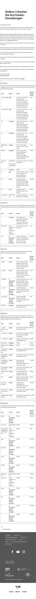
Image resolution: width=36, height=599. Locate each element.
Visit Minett (8, 535)
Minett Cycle (24, 537)
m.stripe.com (11, 121)
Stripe (10, 97)
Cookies (21, 539)
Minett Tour (16, 535)
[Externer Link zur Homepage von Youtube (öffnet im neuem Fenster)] (18, 552)
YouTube (10, 327)
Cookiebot (22, 78)
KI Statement (8, 544)
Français (24, 591)
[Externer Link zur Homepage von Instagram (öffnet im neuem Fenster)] (24, 552)
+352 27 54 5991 (9, 561)
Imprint (7, 541)
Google (10, 179)
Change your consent (4, 75)
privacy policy (10, 40)
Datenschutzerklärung (10, 539)
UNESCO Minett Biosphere (11, 537)
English (11, 591)
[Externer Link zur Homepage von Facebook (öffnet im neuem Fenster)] (12, 552)
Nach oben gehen (6, 529)
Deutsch (17, 591)
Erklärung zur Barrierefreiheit (19, 541)
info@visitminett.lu (9, 563)
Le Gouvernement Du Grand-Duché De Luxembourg (12, 239)
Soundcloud (11, 150)
